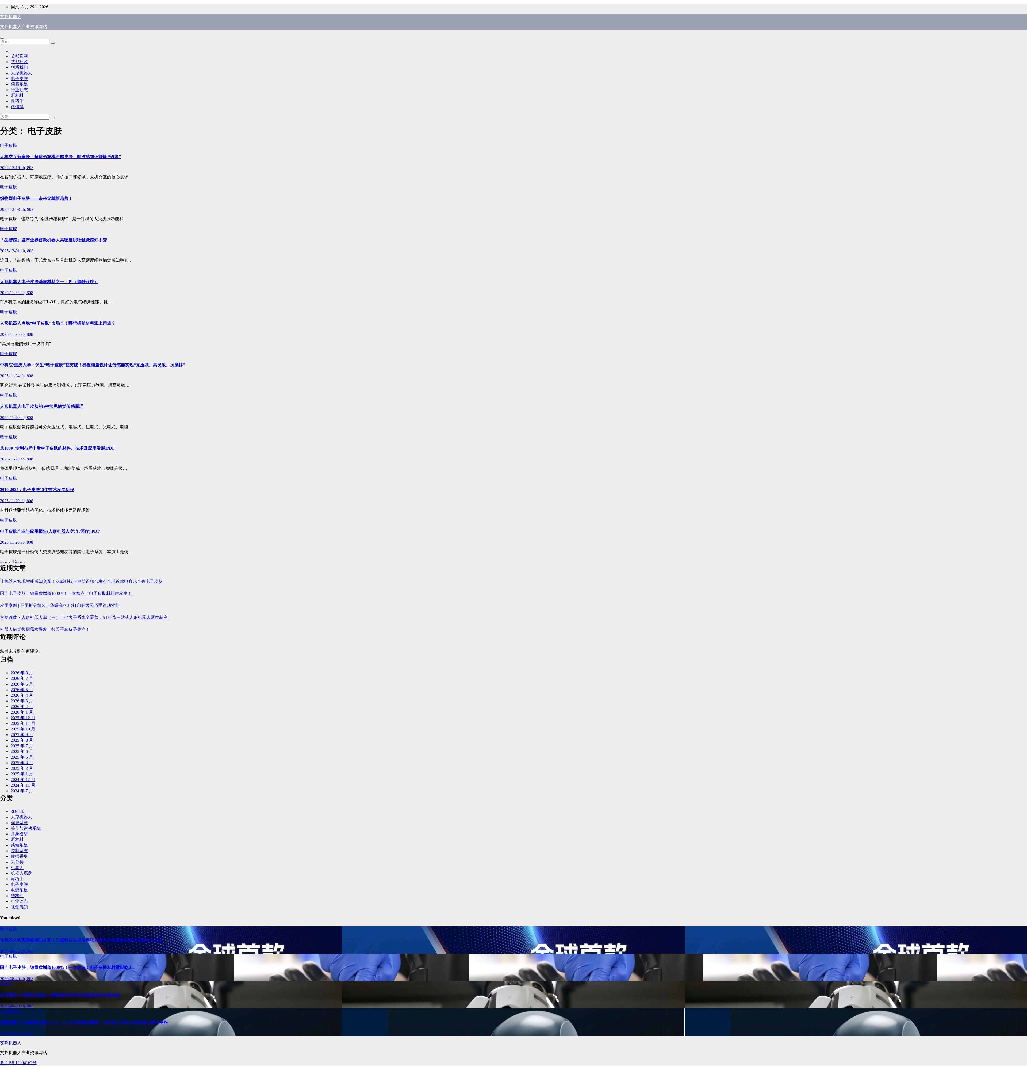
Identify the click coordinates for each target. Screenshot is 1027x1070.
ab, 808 (27, 167)
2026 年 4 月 (22, 695)
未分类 (17, 862)
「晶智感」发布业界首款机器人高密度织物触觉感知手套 (53, 240)
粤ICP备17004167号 (18, 1062)
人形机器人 (21, 73)
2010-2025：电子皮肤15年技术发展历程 (37, 489)
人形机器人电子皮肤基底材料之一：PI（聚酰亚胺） (49, 281)
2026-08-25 (10, 951)
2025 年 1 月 (22, 774)
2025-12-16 (10, 167)
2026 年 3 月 (22, 701)
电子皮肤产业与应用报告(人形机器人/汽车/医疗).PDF (50, 531)
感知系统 (19, 845)
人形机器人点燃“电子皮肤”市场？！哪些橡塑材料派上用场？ (58, 323)
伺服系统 (19, 84)
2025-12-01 (10, 251)
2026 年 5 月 (22, 689)
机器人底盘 (21, 873)
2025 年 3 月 (22, 762)
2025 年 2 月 (22, 768)
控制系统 (19, 850)
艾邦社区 (19, 61)
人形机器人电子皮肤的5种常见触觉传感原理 (41, 406)
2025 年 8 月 (22, 740)
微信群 (17, 106)
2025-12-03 (10, 209)
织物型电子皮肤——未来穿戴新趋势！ (36, 198)
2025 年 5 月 (22, 757)
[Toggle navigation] (2, 38)
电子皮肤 (19, 78)
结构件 (17, 895)
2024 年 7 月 (22, 791)
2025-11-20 (10, 417)
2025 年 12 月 (23, 717)
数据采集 (19, 856)
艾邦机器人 (10, 16)
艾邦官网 (19, 56)
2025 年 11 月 (23, 723)
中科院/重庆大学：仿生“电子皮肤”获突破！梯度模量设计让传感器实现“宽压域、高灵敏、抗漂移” (92, 365)
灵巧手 (17, 101)
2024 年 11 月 (23, 785)
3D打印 (18, 811)
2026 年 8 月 (22, 673)
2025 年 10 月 (23, 729)
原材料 (17, 95)
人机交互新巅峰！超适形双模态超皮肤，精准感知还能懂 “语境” (60, 156)
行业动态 (19, 89)
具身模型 (19, 834)
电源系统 (19, 890)
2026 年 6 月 (22, 684)
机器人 (17, 867)
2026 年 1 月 (22, 712)
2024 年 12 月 (23, 779)
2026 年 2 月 (22, 706)
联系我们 (19, 67)
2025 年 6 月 (22, 751)
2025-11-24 (10, 376)
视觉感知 (19, 907)
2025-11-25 (10, 292)
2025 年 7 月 (22, 746)
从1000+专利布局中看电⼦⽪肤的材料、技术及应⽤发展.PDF (57, 448)
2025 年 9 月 (22, 734)
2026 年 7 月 (22, 678)
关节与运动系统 (26, 828)
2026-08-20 (10, 1006)
